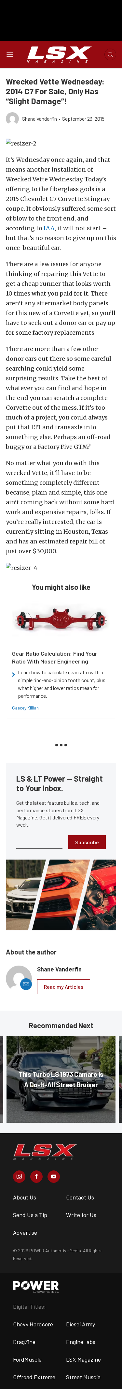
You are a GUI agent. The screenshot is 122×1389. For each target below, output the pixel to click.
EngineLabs (80, 1341)
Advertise (25, 1232)
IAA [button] (49, 228)
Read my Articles (63, 987)
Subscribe (87, 842)
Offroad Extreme (34, 1377)
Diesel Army (80, 1324)
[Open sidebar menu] (10, 54)
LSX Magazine (83, 1359)
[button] (61, 143)
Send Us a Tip (30, 1214)
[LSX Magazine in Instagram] (19, 1176)
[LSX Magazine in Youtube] (53, 1176)
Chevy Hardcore (33, 1324)
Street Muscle (83, 1377)
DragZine (24, 1341)
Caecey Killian (25, 707)
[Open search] (110, 54)
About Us (24, 1197)
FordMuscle (27, 1359)
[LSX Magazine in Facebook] (36, 1176)
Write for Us (81, 1214)
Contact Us (80, 1197)
